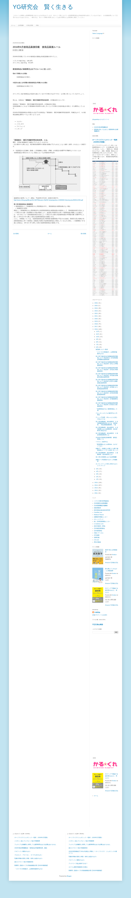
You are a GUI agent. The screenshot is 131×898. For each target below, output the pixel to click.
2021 (96, 316)
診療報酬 (20, 25)
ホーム (13, 25)
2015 (96, 482)
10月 (97, 336)
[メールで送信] (14, 50)
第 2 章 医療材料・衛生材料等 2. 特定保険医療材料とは (107, 434)
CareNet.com (98, 512)
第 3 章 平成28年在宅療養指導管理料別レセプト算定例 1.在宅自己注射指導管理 (107, 404)
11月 (97, 334)
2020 (96, 318)
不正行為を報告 (97, 624)
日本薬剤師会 (98, 530)
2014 (96, 485)
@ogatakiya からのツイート (100, 119)
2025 (96, 305)
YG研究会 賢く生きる (43, 7)
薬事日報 (96, 537)
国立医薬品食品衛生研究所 (102, 510)
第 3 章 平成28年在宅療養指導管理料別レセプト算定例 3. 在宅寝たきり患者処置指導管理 (107, 387)
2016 (96, 329)
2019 (96, 321)
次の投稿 (16, 233)
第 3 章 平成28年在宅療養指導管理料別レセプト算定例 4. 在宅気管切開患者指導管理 (107, 393)
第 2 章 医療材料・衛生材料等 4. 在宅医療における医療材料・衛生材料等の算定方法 (107, 429)
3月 (97, 474)
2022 (96, 313)
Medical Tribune (99, 514)
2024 (96, 308)
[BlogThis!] (16, 50)
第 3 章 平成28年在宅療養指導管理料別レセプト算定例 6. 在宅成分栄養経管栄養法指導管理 (107, 375)
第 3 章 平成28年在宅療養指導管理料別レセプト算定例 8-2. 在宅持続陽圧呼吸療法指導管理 (107, 358)
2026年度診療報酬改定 (101, 127)
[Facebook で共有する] (20, 50)
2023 (96, 311)
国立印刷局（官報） (100, 526)
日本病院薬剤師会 (99, 528)
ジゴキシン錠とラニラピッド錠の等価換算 (27, 841)
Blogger (69, 876)
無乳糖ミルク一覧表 (102, 349)
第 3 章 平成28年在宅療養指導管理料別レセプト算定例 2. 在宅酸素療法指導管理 (107, 398)
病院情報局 (97, 508)
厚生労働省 (97, 542)
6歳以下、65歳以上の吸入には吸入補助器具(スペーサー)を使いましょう (107, 449)
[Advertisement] (48, 34)
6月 (97, 347)
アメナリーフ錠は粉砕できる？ (78, 863)
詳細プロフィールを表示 (99, 615)
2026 (96, 303)
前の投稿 (83, 233)
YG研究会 (97, 612)
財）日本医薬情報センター (102, 521)
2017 (96, 326)
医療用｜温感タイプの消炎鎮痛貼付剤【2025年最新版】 (31, 865)
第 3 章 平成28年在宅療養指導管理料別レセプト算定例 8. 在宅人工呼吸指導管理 (107, 363)
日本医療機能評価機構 (101, 505)
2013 (96, 488)
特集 (37, 25)
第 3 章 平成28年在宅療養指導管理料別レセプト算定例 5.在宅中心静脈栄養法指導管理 (107, 381)
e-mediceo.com (98, 524)
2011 (96, 493)
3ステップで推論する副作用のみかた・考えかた (111, 590)
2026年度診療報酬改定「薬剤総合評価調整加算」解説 (30, 848)
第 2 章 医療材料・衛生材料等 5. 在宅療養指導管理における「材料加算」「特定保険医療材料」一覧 (107, 423)
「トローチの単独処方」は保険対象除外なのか (28, 869)
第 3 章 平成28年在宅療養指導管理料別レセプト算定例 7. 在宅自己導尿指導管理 (107, 369)
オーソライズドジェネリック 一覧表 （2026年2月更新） (31, 837)
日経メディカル (98, 533)
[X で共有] (18, 50)
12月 (97, 331)
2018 (96, 324)
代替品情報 (29, 25)
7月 (97, 344)
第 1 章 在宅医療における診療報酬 (106, 457)
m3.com (96, 540)
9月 (97, 339)
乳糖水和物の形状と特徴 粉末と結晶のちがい (28, 858)
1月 (97, 479)
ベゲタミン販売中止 (102, 441)
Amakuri (114, 554)
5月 (97, 469)
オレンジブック (98, 519)
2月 (97, 476)
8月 (97, 342)
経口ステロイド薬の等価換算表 (23, 862)
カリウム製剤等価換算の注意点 (78, 867)
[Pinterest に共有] (22, 50)
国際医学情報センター (101, 517)
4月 (97, 471)
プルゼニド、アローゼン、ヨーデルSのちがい (28, 855)
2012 (96, 490)
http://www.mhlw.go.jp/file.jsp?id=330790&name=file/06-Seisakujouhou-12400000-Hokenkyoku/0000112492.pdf (48, 200)
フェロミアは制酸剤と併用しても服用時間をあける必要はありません (35, 844)
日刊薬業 (96, 535)
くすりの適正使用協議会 (101, 501)
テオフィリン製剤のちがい (22, 851)
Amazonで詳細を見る (111, 562)
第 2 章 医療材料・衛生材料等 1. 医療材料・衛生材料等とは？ (107, 453)
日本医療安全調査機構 (101, 503)
